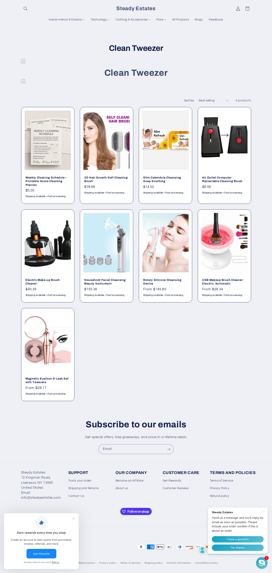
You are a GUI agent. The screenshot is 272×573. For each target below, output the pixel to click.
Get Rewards (172, 480)
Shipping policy (153, 563)
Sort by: (189, 100)
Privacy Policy (219, 488)
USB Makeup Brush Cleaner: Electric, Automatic (223, 281)
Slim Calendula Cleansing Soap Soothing (162, 179)
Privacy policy (107, 563)
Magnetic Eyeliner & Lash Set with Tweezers (46, 380)
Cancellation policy (206, 563)
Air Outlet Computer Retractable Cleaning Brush (222, 179)
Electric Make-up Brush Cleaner (42, 281)
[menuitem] (67, 19)
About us (121, 488)
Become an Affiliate (129, 480)
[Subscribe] (168, 449)
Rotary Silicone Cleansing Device (162, 281)
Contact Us (76, 496)
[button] (25, 8)
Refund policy (219, 496)
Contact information (179, 563)
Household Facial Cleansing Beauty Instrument (105, 281)
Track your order (79, 480)
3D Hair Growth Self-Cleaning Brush (106, 179)
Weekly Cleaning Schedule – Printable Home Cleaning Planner (46, 181)
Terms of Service (221, 480)
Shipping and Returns (83, 488)
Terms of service (130, 563)
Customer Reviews (176, 488)
